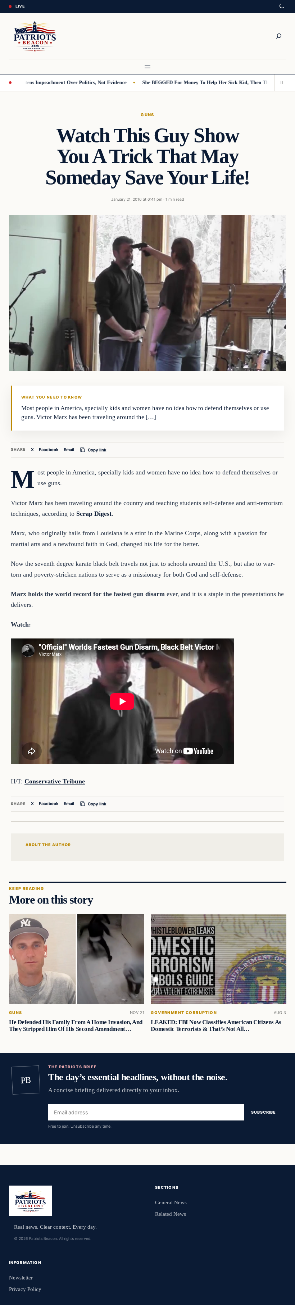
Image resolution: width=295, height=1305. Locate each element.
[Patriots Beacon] (35, 36)
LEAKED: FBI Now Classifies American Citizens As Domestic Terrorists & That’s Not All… (216, 1025)
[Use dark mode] (281, 6)
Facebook (49, 449)
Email (69, 449)
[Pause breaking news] (280, 82)
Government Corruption (184, 1012)
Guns (147, 114)
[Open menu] (147, 66)
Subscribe (263, 1112)
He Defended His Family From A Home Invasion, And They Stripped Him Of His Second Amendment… (75, 1025)
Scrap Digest (94, 513)
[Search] (279, 36)
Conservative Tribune (54, 781)
